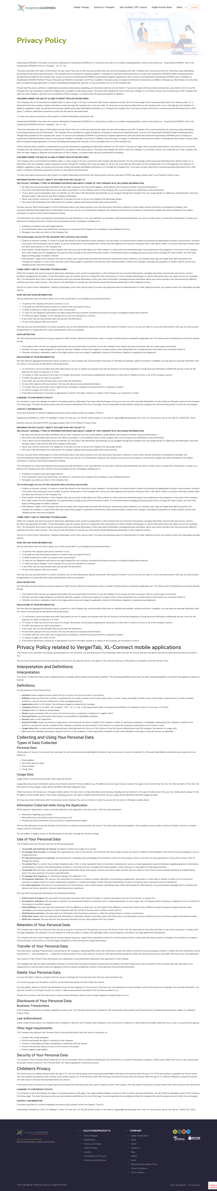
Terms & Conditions (139, 1168)
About (133, 1139)
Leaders (87, 1152)
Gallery (134, 1156)
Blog (133, 1152)
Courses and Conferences (95, 1160)
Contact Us (135, 1148)
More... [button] (180, 7)
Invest (133, 1160)
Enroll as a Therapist (104, 7)
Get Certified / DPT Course (133, 7)
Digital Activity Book (162, 7)
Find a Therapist (91, 1135)
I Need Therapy (81, 7)
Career (134, 1144)
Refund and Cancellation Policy (144, 1164)
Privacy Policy (194, 1185)
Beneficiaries (89, 1139)
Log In (194, 7)
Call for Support (138, 1172)
